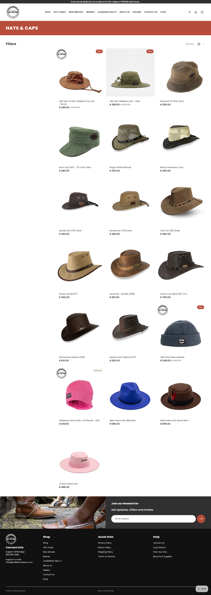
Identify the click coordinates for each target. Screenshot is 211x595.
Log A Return (159, 547)
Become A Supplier (162, 556)
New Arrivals (49, 551)
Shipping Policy (105, 551)
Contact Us (48, 574)
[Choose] (99, 92)
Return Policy (104, 547)
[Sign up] (201, 519)
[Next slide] (201, 72)
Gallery (46, 570)
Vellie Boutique (18, 591)
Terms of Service (106, 556)
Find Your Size (160, 551)
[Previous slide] (161, 72)
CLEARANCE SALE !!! (52, 560)
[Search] (190, 12)
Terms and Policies (105, 591)
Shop (45, 542)
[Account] (196, 12)
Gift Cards (48, 547)
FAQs (45, 579)
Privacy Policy (105, 542)
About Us (47, 565)
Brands (46, 556)
